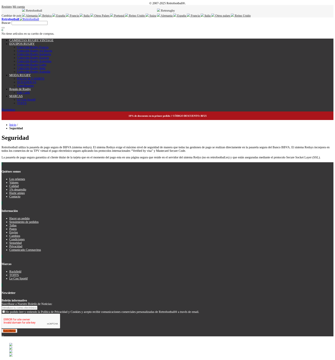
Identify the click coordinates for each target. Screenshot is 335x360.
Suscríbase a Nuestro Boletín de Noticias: (27, 304)
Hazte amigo (17, 193)
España (60, 15)
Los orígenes (17, 179)
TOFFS (22, 103)
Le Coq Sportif (26, 99)
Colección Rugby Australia (33, 71)
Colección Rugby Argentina (34, 61)
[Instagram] (3, 334)
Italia (86, 15)
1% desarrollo (17, 189)
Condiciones (17, 239)
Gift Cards (23, 92)
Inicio (12, 124)
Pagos (13, 229)
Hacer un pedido (19, 218)
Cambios (14, 235)
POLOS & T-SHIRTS (30, 78)
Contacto (14, 196)
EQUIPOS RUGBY (22, 43)
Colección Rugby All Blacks (34, 50)
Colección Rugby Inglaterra (34, 54)
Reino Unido (137, 15)
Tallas (12, 225)
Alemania (31, 15)
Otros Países (101, 15)
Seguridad (15, 242)
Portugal (119, 15)
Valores (13, 182)
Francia (74, 15)
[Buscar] (3, 27)
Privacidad (15, 246)
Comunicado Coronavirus (25, 249)
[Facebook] (2, 334)
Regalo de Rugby (20, 89)
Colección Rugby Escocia (33, 57)
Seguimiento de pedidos (24, 222)
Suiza (152, 15)
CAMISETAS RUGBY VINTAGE (31, 40)
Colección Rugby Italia (31, 68)
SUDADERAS (26, 82)
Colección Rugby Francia (32, 47)
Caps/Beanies (25, 85)
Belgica (46, 15)
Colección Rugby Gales (31, 64)
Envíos (13, 232)
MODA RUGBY (20, 75)
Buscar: (6, 22)
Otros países (222, 15)
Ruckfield (15, 271)
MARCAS (16, 96)
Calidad (14, 186)
